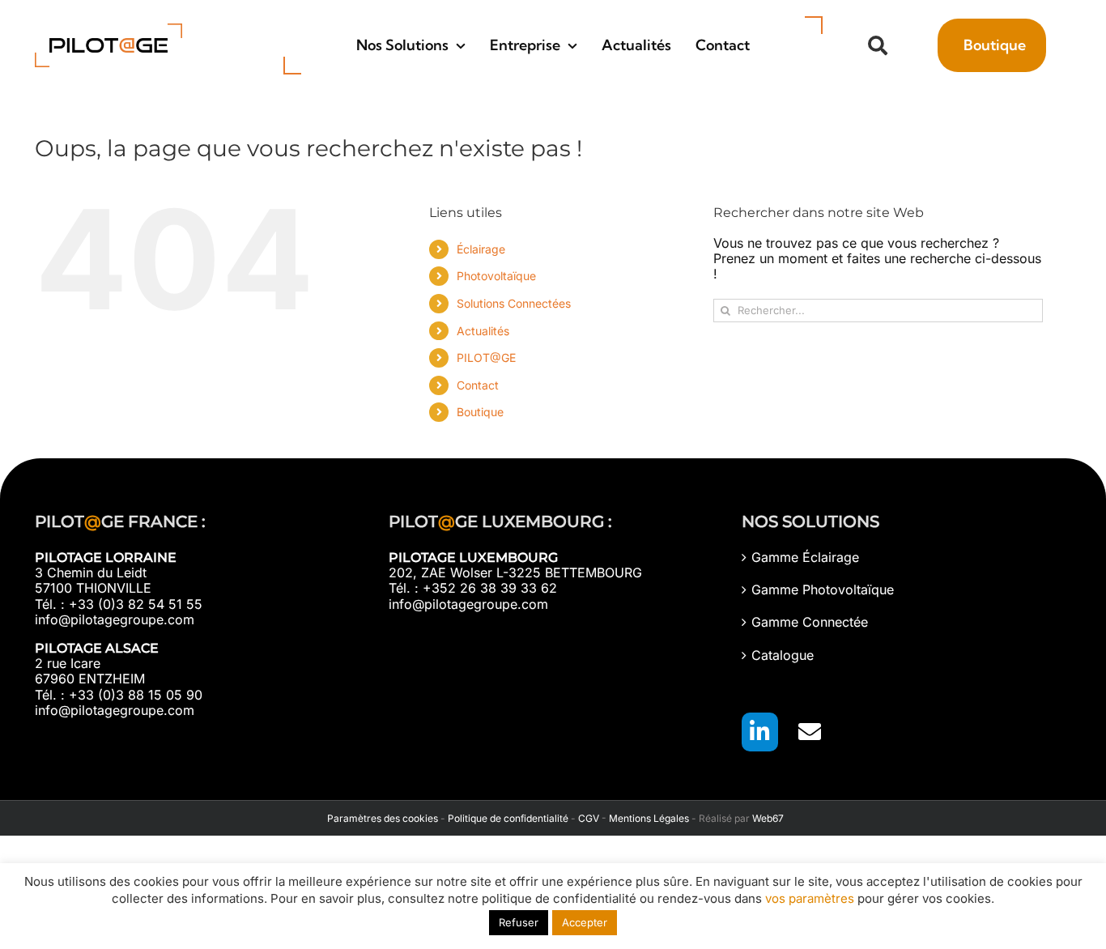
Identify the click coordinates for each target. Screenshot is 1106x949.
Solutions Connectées (514, 303)
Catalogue (782, 655)
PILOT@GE (486, 357)
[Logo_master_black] (108, 30)
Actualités (483, 331)
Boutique (480, 412)
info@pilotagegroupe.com (114, 619)
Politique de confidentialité (508, 818)
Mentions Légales (649, 818)
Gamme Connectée (809, 622)
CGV (588, 818)
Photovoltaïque (496, 276)
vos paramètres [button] (809, 898)
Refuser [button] (518, 922)
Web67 (768, 818)
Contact (478, 385)
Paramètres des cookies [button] (380, 818)
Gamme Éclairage (805, 557)
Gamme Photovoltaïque (822, 590)
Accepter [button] (584, 922)
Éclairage (481, 249)
